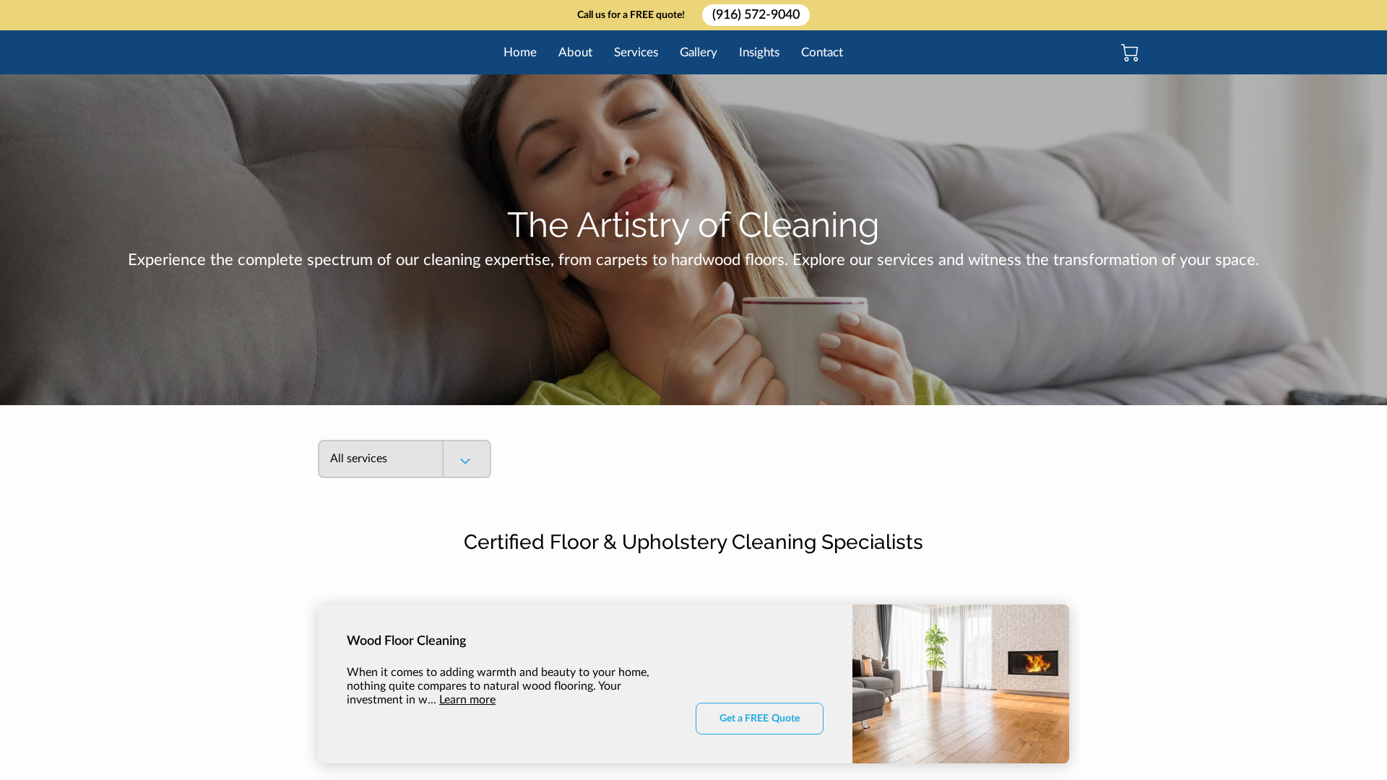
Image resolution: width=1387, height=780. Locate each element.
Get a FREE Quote (760, 719)
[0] (1129, 52)
